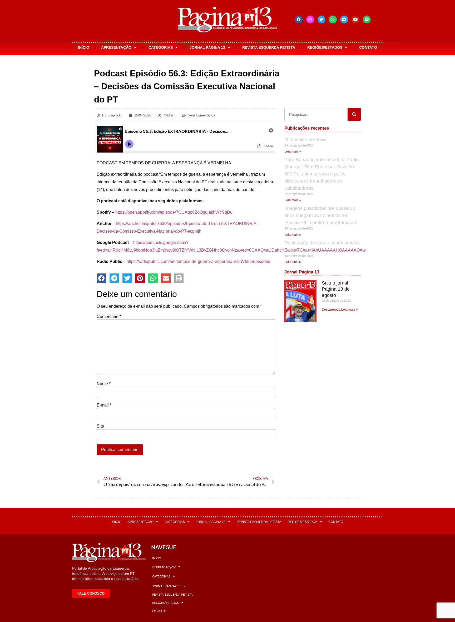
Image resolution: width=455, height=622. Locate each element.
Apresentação (116, 47)
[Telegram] (344, 19)
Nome (104, 384)
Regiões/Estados (324, 47)
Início (83, 47)
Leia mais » (292, 151)
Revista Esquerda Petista (268, 47)
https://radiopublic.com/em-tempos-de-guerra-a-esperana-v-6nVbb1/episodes (198, 261)
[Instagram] (310, 19)
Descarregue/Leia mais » (340, 309)
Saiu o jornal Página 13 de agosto (336, 289)
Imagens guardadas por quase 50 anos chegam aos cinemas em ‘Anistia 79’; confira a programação (320, 215)
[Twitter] (321, 19)
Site (100, 426)
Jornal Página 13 (207, 47)
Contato (368, 47)
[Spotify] (367, 19)
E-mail (104, 405)
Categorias (161, 47)
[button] (101, 278)
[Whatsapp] (333, 19)
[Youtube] (355, 19)
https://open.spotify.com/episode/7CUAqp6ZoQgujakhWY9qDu (174, 212)
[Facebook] (299, 19)
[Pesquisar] (354, 114)
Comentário (109, 317)
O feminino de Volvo (305, 139)
